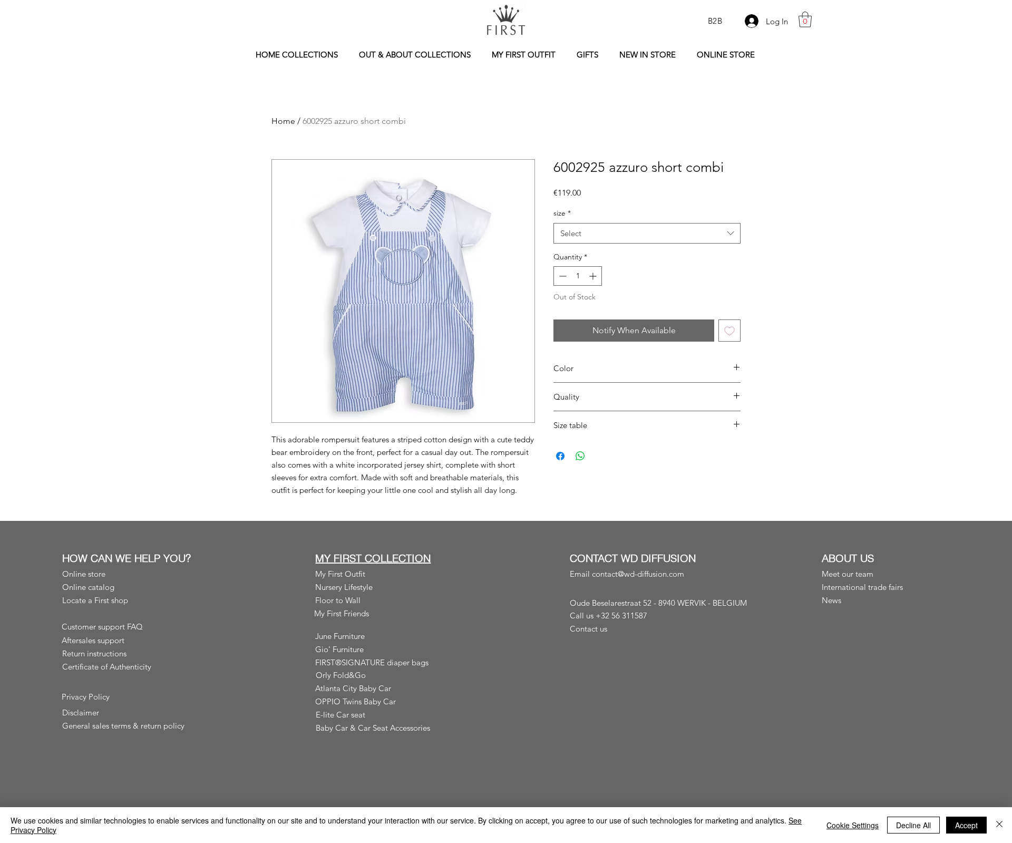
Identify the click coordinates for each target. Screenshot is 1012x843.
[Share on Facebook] (560, 456)
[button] (805, 19)
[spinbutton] (577, 276)
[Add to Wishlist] (729, 330)
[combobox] (647, 233)
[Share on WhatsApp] (580, 456)
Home (283, 121)
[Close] (999, 825)
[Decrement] (561, 276)
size (562, 213)
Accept (966, 825)
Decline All (913, 825)
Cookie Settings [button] (852, 825)
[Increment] (593, 276)
